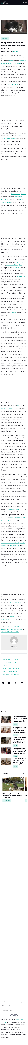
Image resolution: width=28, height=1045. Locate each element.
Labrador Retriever (12, 265)
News (15, 724)
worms (22, 276)
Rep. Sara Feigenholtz (16, 602)
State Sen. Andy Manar (18, 194)
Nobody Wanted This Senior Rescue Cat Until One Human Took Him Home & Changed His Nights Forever (19, 729)
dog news (16, 659)
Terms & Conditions (6, 1010)
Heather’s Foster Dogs (8, 408)
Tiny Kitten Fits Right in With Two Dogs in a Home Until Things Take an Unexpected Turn (20, 719)
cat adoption (6, 656)
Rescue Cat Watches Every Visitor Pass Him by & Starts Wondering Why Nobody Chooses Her (20, 761)
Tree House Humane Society (10, 543)
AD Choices (4, 1006)
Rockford (18, 63)
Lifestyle (5, 39)
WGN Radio (13, 616)
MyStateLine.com (13, 84)
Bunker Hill (15, 268)
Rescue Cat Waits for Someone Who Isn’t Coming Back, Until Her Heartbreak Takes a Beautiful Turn (19, 740)
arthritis (14, 313)
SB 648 (4, 671)
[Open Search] (24, 2)
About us (3, 1002)
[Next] (24, 774)
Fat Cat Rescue (6, 662)
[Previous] (20, 774)
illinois (16, 662)
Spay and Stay (14, 546)
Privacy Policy (13, 1006)
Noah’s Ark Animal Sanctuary (10, 668)
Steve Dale (19, 262)
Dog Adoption (6, 659)
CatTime (15, 52)
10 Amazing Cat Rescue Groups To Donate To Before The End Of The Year (12, 795)
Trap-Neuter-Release (14, 509)
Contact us (11, 1002)
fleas (18, 276)
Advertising (18, 1002)
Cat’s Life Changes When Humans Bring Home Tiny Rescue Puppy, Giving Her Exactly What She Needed (19, 750)
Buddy (21, 265)
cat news (15, 656)
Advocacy (6, 800)
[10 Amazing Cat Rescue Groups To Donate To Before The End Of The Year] (13, 784)
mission (19, 406)
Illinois (11, 61)
